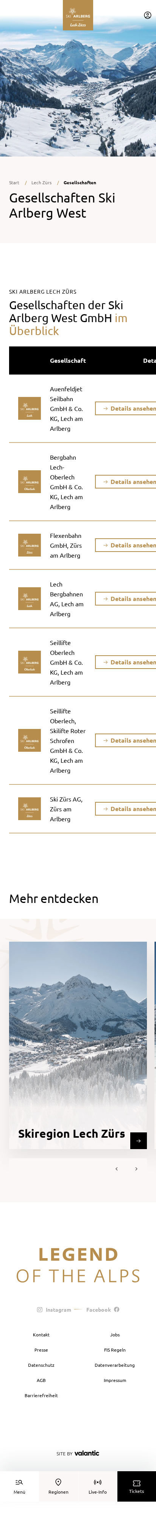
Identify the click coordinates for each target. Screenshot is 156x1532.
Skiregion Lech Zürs (71, 1133)
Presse (41, 1350)
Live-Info (98, 1492)
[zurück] (116, 1168)
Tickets (136, 1491)
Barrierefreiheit (41, 1395)
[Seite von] (78, 1453)
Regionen (58, 1492)
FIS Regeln (115, 1350)
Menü (19, 1492)
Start (14, 182)
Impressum (115, 1380)
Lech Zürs (41, 182)
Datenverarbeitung (115, 1365)
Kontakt (41, 1334)
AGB (41, 1380)
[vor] (136, 1168)
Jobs (115, 1334)
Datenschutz (41, 1365)
